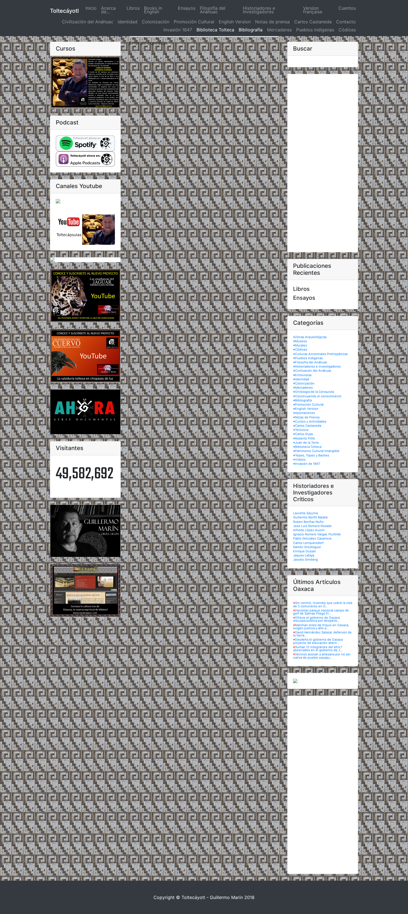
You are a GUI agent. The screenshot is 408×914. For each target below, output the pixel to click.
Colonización (155, 21)
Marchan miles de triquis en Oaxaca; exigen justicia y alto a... (321, 626)
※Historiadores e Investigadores (317, 366)
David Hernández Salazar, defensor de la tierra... (322, 633)
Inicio (92, 8)
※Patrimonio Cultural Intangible (316, 451)
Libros (133, 8)
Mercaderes (279, 30)
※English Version (305, 409)
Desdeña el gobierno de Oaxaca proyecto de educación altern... (318, 641)
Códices (347, 30)
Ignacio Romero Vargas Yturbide (317, 534)
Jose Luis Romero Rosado (312, 526)
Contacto (346, 21)
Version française (312, 9)
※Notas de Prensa (306, 417)
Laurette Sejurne (305, 513)
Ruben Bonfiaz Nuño (308, 522)
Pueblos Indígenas (315, 30)
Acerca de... (108, 9)
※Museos (300, 341)
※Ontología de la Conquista (313, 392)
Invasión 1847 (177, 30)
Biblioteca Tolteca (215, 30)
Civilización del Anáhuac (87, 21)
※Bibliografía (302, 400)
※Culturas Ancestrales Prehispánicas (320, 354)
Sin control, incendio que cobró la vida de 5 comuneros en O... (322, 604)
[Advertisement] (322, 163)
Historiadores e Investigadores (259, 9)
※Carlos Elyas (303, 434)
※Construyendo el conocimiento (317, 396)
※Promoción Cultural (308, 404)
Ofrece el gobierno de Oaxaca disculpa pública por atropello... (316, 619)
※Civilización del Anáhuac (312, 371)
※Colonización (303, 383)
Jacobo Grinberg (305, 559)
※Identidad (301, 379)
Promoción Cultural (194, 21)
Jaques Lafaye (303, 555)
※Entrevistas (302, 375)
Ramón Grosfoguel (307, 547)
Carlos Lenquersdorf (308, 543)
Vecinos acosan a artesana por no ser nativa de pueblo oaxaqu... (322, 655)
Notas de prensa (272, 21)
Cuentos (347, 8)
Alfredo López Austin (309, 530)
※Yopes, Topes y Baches (311, 455)
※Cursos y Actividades (309, 421)
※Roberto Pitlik (304, 438)
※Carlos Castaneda (307, 426)
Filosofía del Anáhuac (212, 9)
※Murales (300, 345)
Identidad (127, 21)
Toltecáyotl (64, 11)
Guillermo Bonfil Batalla (310, 517)
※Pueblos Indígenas (308, 358)
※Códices (300, 349)
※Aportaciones (304, 413)
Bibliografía (251, 30)
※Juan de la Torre (306, 442)
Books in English (153, 9)
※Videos (299, 459)
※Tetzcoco (301, 430)
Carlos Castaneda (313, 21)
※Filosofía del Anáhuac (310, 362)
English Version (235, 21)
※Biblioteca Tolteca (307, 447)
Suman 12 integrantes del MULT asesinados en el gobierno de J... (317, 648)
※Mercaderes (303, 387)
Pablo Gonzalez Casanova (312, 538)
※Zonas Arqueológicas (310, 337)
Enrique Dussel (304, 551)
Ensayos (186, 8)
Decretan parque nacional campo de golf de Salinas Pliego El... (321, 611)
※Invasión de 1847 (306, 464)
